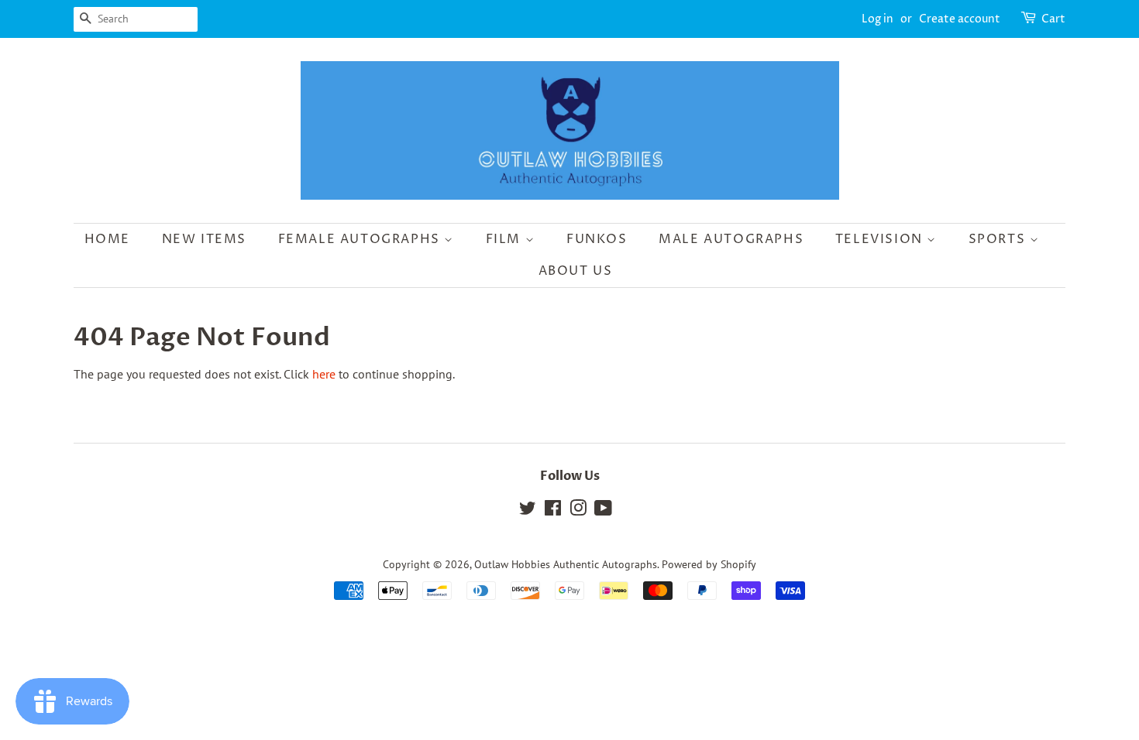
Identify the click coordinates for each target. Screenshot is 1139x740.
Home (107, 239)
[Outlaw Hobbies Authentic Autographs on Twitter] (527, 511)
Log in (877, 19)
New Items (204, 239)
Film (505, 239)
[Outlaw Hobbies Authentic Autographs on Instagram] (578, 511)
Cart (1053, 19)
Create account (959, 19)
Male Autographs (731, 239)
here (324, 374)
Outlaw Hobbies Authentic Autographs (565, 564)
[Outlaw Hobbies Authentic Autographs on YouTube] (603, 511)
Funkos (597, 239)
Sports (999, 239)
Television (881, 239)
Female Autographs (361, 239)
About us (576, 270)
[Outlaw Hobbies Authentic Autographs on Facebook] (553, 511)
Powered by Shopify (709, 564)
